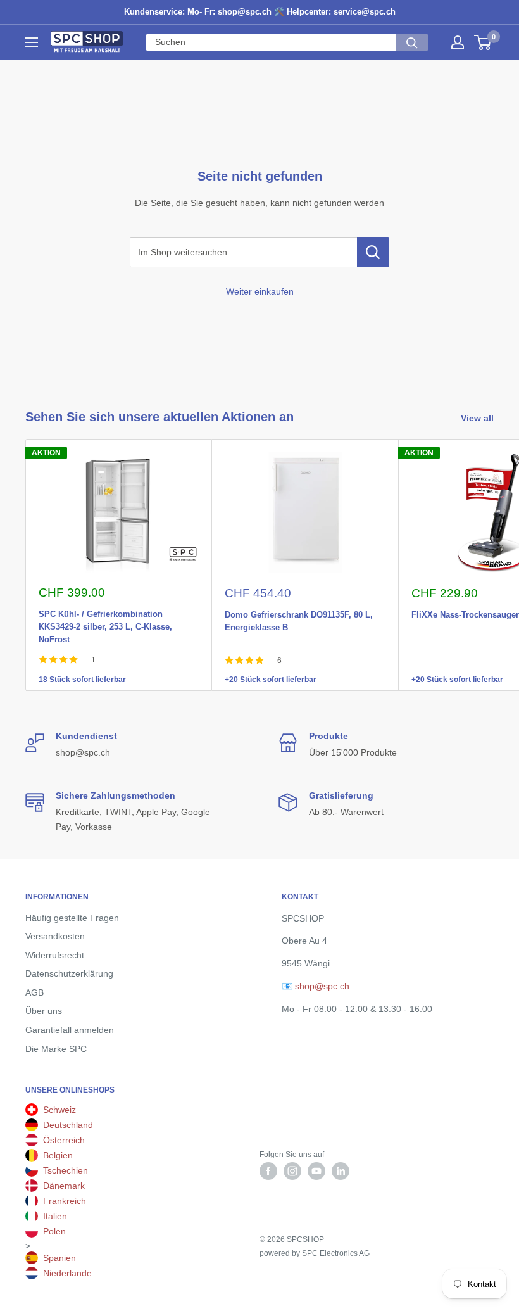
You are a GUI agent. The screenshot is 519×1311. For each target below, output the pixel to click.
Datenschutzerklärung (69, 973)
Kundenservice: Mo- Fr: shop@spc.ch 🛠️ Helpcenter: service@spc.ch (260, 11)
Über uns (43, 1011)
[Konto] (457, 42)
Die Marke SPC (56, 1049)
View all (478, 418)
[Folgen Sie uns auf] (268, 1171)
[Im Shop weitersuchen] (373, 252)
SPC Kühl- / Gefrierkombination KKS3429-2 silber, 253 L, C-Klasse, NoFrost (105, 611)
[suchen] (412, 42)
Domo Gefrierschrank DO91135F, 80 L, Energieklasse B (299, 612)
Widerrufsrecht (54, 955)
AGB (34, 992)
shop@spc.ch (322, 986)
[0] (483, 42)
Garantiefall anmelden (69, 1030)
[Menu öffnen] (31, 42)
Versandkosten (55, 936)
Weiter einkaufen (260, 291)
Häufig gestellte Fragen (72, 918)
